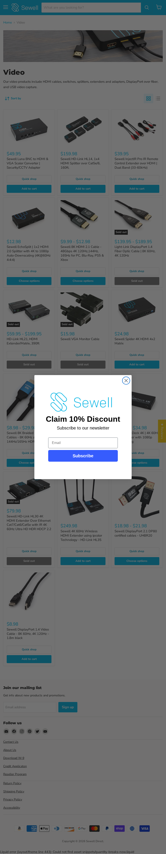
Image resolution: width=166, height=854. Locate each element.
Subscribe (83, 455)
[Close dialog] (126, 380)
